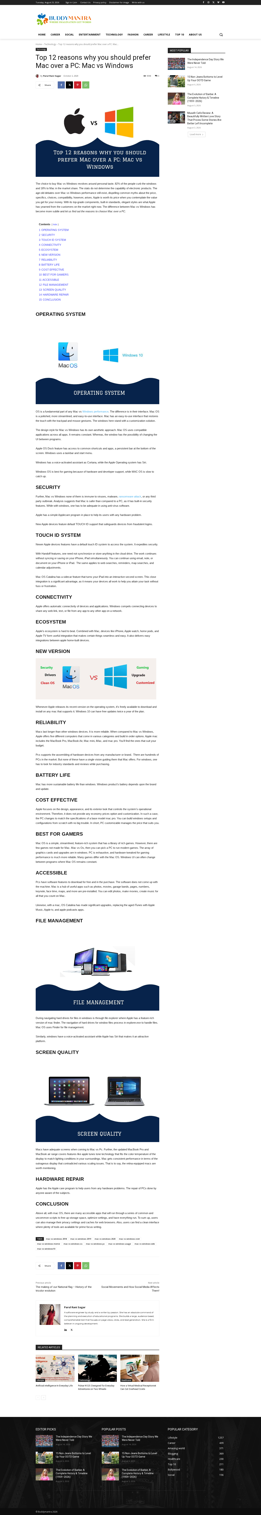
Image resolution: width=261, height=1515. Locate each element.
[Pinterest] (77, 84)
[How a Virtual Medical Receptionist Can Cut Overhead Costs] (139, 1368)
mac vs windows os (73, 1243)
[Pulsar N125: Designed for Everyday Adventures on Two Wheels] (97, 1368)
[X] (213, 3)
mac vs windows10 (46, 1248)
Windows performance (95, 411)
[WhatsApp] (85, 84)
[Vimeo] (218, 3)
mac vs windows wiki (145, 1243)
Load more (195, 134)
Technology (50, 44)
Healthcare (126, 1380)
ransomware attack (130, 496)
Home (39, 44)
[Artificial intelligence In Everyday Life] (55, 1368)
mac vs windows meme (48, 1243)
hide (55, 224)
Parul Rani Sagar (52, 75)
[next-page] (43, 1397)
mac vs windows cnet (129, 1238)
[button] (221, 34)
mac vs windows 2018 (56, 1238)
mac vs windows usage (119, 1243)
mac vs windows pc (95, 1243)
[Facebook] (204, 3)
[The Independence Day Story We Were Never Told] (176, 64)
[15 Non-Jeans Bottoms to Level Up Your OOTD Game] (176, 81)
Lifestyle (40, 1380)
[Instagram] (208, 3)
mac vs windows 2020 (105, 1238)
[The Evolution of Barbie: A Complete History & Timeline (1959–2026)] (176, 99)
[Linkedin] (65, 1329)
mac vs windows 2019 (80, 1238)
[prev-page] (38, 1397)
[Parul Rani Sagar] (38, 76)
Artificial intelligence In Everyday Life (54, 1385)
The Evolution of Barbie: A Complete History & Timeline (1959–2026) (203, 98)
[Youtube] (223, 3)
